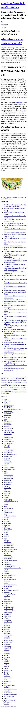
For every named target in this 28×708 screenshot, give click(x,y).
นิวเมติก (6, 504)
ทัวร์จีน (5, 489)
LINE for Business (8, 406)
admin (10, 198)
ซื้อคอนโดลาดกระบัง (9, 469)
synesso (5, 419)
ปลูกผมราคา (7, 521)
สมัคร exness (7, 581)
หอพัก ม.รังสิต (7, 616)
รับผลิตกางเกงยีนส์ (8, 556)
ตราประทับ (15, 380)
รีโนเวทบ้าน (7, 571)
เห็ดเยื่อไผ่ (8, 391)
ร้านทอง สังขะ (7, 564)
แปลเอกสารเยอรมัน (23, 391)
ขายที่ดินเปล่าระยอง (9, 441)
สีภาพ (19, 387)
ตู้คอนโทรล (20, 380)
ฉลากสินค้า (7, 458)
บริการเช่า (6, 510)
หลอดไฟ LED (7, 614)
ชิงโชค (5, 465)
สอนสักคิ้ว (6, 588)
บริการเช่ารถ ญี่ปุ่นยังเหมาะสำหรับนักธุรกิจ (15, 329)
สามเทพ (16, 387)
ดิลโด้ (5, 471)
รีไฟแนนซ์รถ (7, 573)
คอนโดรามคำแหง (8, 450)
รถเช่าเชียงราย (7, 542)
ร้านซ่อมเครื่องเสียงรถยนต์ (10, 560)
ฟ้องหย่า (6, 538)
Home (5, 27)
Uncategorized (7, 423)
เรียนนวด (6, 668)
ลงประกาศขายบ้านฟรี (9, 575)
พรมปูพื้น (6, 532)
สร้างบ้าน (13, 387)
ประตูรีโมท (19, 382)
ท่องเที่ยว (6, 486)
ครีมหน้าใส (7, 447)
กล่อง (26, 376)
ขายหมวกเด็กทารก (12, 378)
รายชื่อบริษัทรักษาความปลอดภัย (12, 568)
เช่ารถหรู (6, 655)
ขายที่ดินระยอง (7, 439)
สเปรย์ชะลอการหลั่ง (9, 607)
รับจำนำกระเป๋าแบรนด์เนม (10, 549)
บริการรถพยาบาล (8, 508)
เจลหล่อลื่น (6, 650)
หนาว (2, 389)
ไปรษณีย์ (7, 393)
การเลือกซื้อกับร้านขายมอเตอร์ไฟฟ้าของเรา (15, 320)
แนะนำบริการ (7, 681)
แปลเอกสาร (17, 391)
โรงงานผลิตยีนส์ (8, 692)
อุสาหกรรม (6, 629)
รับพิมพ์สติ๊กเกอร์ (8, 558)
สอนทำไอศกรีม (8, 586)
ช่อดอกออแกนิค (8, 462)
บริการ (5, 506)
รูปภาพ (8, 387)
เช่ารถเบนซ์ (7, 657)
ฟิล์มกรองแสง (10, 385)
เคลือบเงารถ (7, 644)
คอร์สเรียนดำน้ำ (8, 452)
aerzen (5, 399)
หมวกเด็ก (4, 389)
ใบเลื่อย (5, 698)
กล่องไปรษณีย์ (3, 378)
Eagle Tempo (7, 403)
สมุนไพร (6, 583)
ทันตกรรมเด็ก (7, 488)
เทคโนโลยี (6, 661)
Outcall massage (7, 413)
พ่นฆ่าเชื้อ (6, 530)
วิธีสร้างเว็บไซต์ (8, 577)
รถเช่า (5, 387)
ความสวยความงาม (9, 449)
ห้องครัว (16, 389)
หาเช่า (13, 389)
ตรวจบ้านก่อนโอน (8, 475)
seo (4, 416)
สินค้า (22, 197)
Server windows (7, 417)
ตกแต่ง (11, 380)
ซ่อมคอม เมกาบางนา (9, 467)
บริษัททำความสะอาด (12, 382)
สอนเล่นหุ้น (6, 592)
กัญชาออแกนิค (7, 434)
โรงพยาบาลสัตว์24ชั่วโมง (10, 694)
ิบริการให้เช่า (7, 631)
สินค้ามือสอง (7, 599)
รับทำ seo (6, 553)
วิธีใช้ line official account (10, 579)
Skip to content (4, 24)
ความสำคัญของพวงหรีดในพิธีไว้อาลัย (13, 223)
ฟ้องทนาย (6, 536)
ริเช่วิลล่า (6, 570)
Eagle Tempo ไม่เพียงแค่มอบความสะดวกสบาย (15, 348)
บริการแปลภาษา (3, 382)
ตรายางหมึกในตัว (8, 476)
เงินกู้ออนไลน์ (7, 648)
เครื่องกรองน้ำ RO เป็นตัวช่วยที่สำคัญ (13, 342)
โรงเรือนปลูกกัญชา (9, 696)
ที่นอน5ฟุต (6, 495)
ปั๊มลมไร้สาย (7, 525)
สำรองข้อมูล (7, 596)
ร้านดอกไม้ (6, 562)
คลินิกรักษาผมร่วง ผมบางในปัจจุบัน (13, 245)
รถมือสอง (6, 540)
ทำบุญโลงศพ (7, 493)
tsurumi (5, 420)
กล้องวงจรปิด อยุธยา (9, 432)
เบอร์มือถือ (6, 664)
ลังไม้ (10, 387)
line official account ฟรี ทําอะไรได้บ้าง (13, 409)
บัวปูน (5, 514)
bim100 (5, 402)
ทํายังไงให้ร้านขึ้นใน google (11, 501)
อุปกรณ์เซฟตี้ (7, 627)
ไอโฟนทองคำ (7, 702)
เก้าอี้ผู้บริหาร (7, 633)
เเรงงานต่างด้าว (8, 678)
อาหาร (5, 624)
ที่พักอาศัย (6, 497)
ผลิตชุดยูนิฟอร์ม (8, 529)
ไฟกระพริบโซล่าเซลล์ (9, 700)
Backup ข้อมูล (7, 400)
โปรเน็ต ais (6, 687)
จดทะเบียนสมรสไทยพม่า (10, 454)
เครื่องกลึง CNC (8, 635)
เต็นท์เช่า (6, 659)
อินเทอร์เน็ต (7, 625)
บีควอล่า (6, 519)
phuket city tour (7, 415)
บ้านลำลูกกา (7, 517)
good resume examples (9, 405)
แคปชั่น (6, 679)
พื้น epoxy (6, 534)
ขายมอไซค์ (7, 445)
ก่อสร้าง (7, 378)
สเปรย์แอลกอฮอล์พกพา (10, 610)
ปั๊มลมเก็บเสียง (7, 523)
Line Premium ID (8, 411)
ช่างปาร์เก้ (6, 463)
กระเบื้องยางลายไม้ (9, 428)
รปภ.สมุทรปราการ (8, 543)
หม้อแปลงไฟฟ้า (8, 612)
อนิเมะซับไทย (7, 620)
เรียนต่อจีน (6, 666)
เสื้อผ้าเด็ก (6, 674)
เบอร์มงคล (6, 663)
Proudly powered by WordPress (8, 706)
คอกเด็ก (3, 380)
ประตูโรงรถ (24, 382)
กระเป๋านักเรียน (8, 430)
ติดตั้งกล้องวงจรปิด (8, 478)
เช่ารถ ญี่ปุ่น (7, 653)
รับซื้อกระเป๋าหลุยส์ (8, 551)
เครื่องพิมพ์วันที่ (8, 642)
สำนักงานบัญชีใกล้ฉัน (9, 594)
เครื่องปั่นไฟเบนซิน (8, 640)
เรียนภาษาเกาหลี (8, 670)
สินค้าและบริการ (8, 601)
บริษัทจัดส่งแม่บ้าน (8, 512)
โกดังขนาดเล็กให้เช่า (9, 685)
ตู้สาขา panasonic (8, 482)
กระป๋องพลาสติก (8, 424)
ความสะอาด (21, 378)
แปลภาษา (13, 391)
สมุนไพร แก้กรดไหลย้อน (10, 584)
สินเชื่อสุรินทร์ (7, 603)
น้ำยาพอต (6, 503)
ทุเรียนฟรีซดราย (16, 197)
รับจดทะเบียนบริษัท (9, 547)
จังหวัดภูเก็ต (7, 380)
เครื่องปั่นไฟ (7, 638)
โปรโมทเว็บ (7, 691)
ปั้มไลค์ (5, 527)
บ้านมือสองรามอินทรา (9, 516)
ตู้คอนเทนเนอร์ (7, 480)
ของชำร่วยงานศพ (8, 437)
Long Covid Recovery (9, 412)
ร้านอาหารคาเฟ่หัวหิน (9, 566)
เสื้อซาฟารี (6, 672)
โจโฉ (1, 393)
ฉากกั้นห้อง (7, 460)
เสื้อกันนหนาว (21, 389)
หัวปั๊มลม (6, 618)
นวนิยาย (24, 380)
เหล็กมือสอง (7, 676)
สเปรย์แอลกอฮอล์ (8, 609)
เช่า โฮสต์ (6, 651)
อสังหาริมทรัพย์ (8, 622)
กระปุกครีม (6, 426)
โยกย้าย (4, 393)
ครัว (17, 378)
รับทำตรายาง (7, 555)
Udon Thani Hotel (8, 421)
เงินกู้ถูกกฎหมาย (8, 646)
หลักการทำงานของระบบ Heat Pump (13, 299)
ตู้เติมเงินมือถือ (7, 484)
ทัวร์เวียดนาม (7, 491)
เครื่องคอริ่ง (7, 637)
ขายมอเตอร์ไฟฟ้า (8, 443)
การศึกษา (6, 435)
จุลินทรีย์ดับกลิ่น (8, 456)
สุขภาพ (5, 605)
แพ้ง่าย (5, 683)
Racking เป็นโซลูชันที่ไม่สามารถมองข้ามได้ (15, 232)
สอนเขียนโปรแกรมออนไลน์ (11, 590)
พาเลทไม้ (2, 385)
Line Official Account (9, 407)
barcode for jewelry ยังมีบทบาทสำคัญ (13, 258)
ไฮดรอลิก (6, 704)
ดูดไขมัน (6, 473)
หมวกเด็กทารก (8, 389)
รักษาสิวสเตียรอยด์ (8, 545)
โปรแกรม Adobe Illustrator (10, 689)
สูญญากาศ (23, 387)
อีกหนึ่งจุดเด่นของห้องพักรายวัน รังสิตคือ (14, 290)
